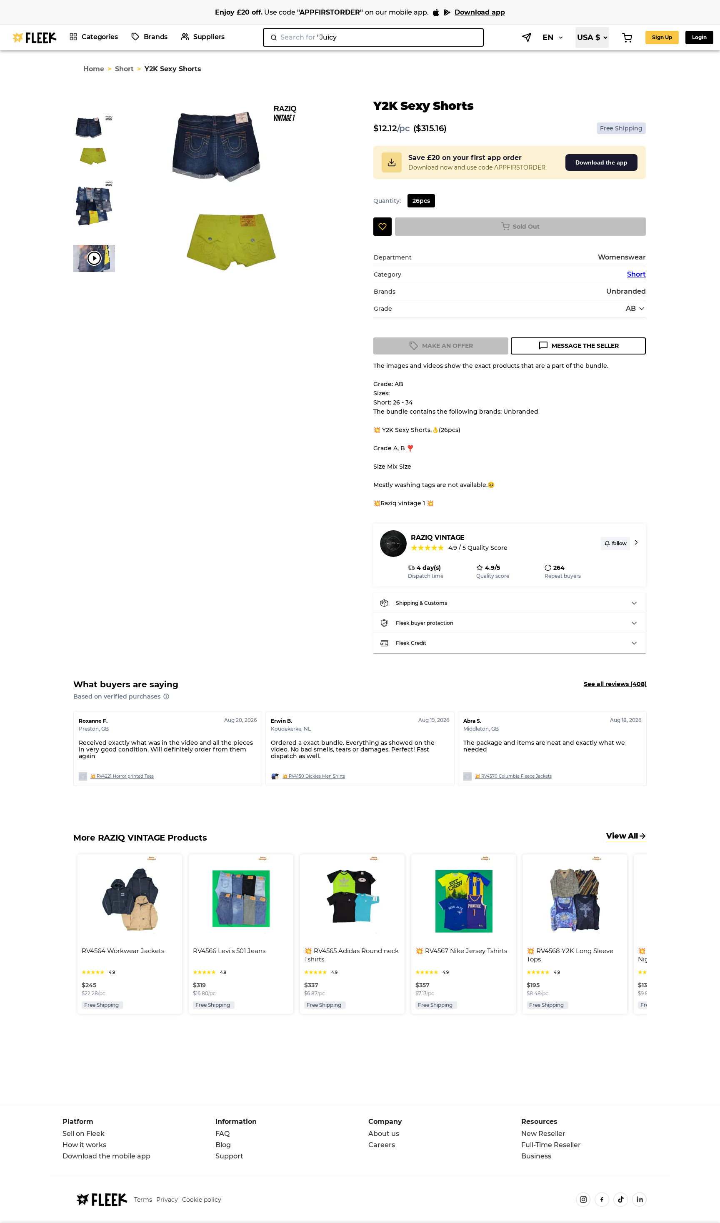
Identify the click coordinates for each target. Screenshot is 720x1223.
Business (536, 1156)
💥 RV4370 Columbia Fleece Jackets (513, 776)
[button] (509, 603)
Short (124, 69)
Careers (381, 1145)
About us (383, 1134)
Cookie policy (201, 1199)
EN (548, 37)
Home (93, 69)
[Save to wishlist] (382, 226)
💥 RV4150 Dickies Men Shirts (313, 776)
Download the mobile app (106, 1156)
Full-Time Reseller (551, 1145)
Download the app (601, 162)
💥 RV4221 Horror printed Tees (122, 776)
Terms (143, 1199)
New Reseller (543, 1134)
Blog (223, 1145)
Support (229, 1156)
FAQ (222, 1134)
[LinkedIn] (639, 1199)
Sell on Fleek (83, 1134)
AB (631, 308)
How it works (84, 1145)
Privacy (167, 1199)
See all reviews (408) (615, 684)
